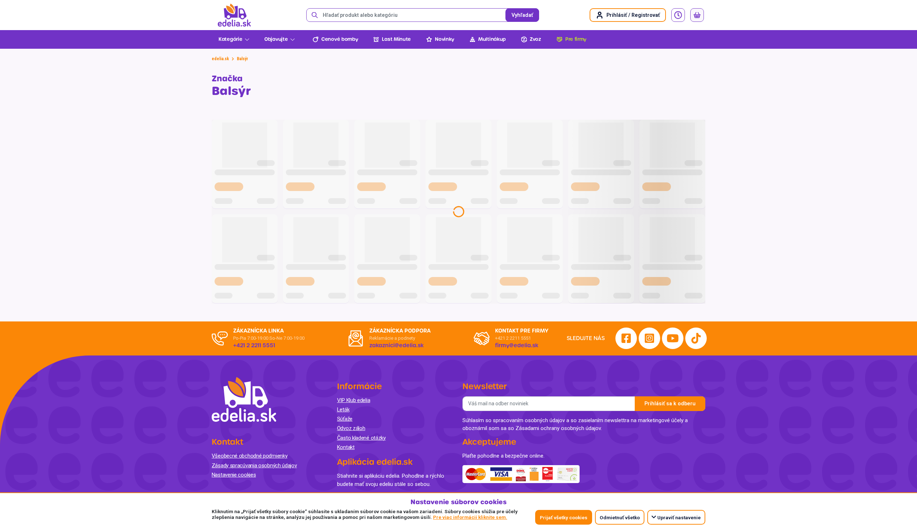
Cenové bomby (339, 39)
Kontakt (346, 447)
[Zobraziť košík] (697, 15)
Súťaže (344, 419)
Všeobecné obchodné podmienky (250, 456)
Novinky (444, 39)
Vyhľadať (522, 15)
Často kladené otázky (361, 438)
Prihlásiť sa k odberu (670, 404)
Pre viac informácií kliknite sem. (470, 517)
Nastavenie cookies (234, 475)
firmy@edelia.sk (516, 345)
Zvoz (535, 39)
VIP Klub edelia (353, 400)
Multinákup (492, 39)
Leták (343, 409)
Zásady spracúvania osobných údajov (254, 465)
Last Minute (396, 39)
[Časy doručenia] (678, 15)
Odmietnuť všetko (620, 517)
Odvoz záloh (351, 428)
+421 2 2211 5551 (513, 338)
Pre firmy (575, 39)
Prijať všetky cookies (563, 517)
